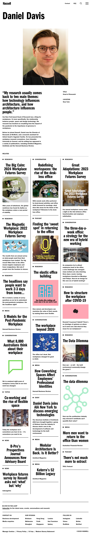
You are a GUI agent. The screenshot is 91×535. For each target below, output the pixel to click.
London (50, 518)
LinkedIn (79, 518)
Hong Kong (40, 518)
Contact (67, 3)
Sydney (50, 524)
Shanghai (28, 524)
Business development (10, 518)
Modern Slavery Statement (45, 531)
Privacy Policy (22, 531)
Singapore (40, 524)
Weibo (78, 521)
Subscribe (6, 508)
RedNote (66, 524)
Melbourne (29, 521)
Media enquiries (8, 521)
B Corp (31, 531)
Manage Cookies (8, 531)
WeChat (79, 524)
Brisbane (28, 518)
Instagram (66, 518)
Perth (38, 521)
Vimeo (65, 521)
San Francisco (53, 521)
